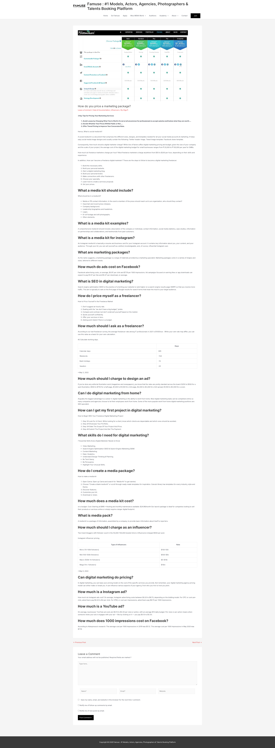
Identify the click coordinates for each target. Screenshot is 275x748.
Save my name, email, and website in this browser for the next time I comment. (111, 700)
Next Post (197, 642)
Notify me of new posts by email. (92, 711)
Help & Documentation (101, 110)
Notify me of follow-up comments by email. (96, 705)
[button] (145, 15)
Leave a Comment (85, 110)
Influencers (115, 110)
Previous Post (79, 642)
